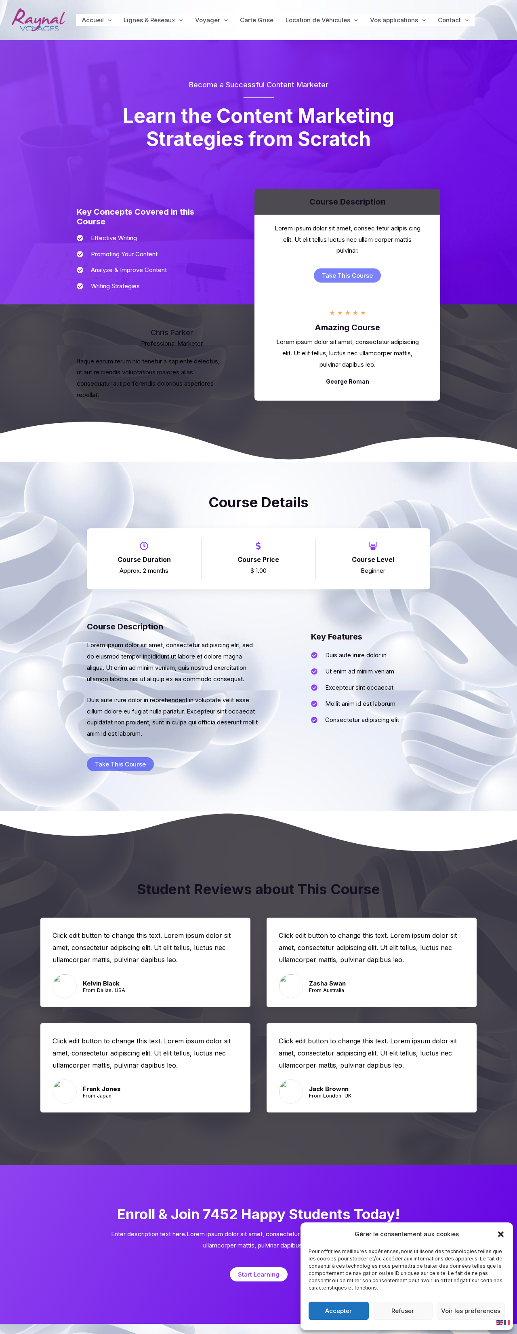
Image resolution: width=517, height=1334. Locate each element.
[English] (500, 1322)
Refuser (402, 1311)
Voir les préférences (470, 1311)
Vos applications (394, 20)
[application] (107, 20)
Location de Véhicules (318, 20)
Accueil (93, 20)
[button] (501, 1234)
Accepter (338, 1311)
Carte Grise (256, 20)
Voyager (207, 20)
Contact (449, 20)
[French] (507, 1322)
